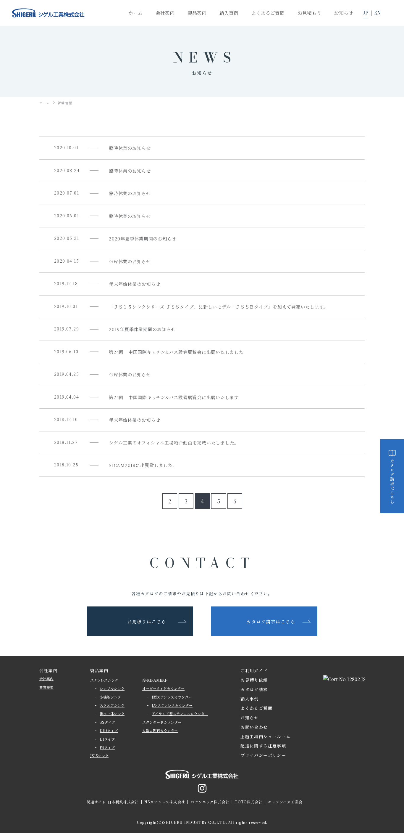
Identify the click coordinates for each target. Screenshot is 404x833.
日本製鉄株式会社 (123, 801)
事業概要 (46, 687)
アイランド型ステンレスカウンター (180, 713)
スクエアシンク (112, 705)
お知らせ (249, 717)
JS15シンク (99, 755)
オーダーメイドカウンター (163, 688)
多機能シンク (110, 696)
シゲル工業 (48, 13)
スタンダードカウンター (161, 722)
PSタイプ (107, 747)
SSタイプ (107, 722)
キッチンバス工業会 (285, 801)
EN (377, 12)
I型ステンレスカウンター (172, 696)
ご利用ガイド (254, 670)
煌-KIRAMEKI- (154, 680)
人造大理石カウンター (160, 730)
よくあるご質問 (256, 708)
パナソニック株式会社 (210, 801)
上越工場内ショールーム (265, 736)
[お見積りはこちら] (392, 401)
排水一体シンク (112, 713)
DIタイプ (107, 738)
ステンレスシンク (104, 680)
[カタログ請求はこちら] (392, 476)
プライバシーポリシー (263, 755)
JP (365, 12)
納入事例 (249, 699)
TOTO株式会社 (249, 801)
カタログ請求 (254, 689)
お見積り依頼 (254, 680)
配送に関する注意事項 (263, 746)
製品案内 (99, 670)
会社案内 (46, 678)
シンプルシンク (112, 688)
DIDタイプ (109, 730)
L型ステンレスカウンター (172, 705)
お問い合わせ (254, 727)
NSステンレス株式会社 (164, 801)
